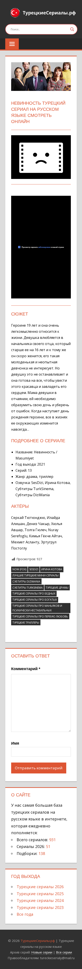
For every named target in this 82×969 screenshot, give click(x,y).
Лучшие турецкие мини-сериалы (35, 575)
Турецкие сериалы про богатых (34, 600)
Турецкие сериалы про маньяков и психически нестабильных (37, 608)
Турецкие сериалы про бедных (33, 593)
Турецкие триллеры (25, 622)
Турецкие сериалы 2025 (40, 893)
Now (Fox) (19, 569)
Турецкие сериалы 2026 (40, 886)
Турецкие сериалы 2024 (40, 900)
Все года (25, 914)
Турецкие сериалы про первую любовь (40, 616)
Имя (15, 743)
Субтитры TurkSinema (27, 587)
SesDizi (33, 569)
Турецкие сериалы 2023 (40, 907)
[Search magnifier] (72, 29)
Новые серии (41, 952)
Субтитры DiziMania (26, 581)
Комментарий (25, 669)
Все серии (64, 952)
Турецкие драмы (57, 587)
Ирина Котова (51, 569)
